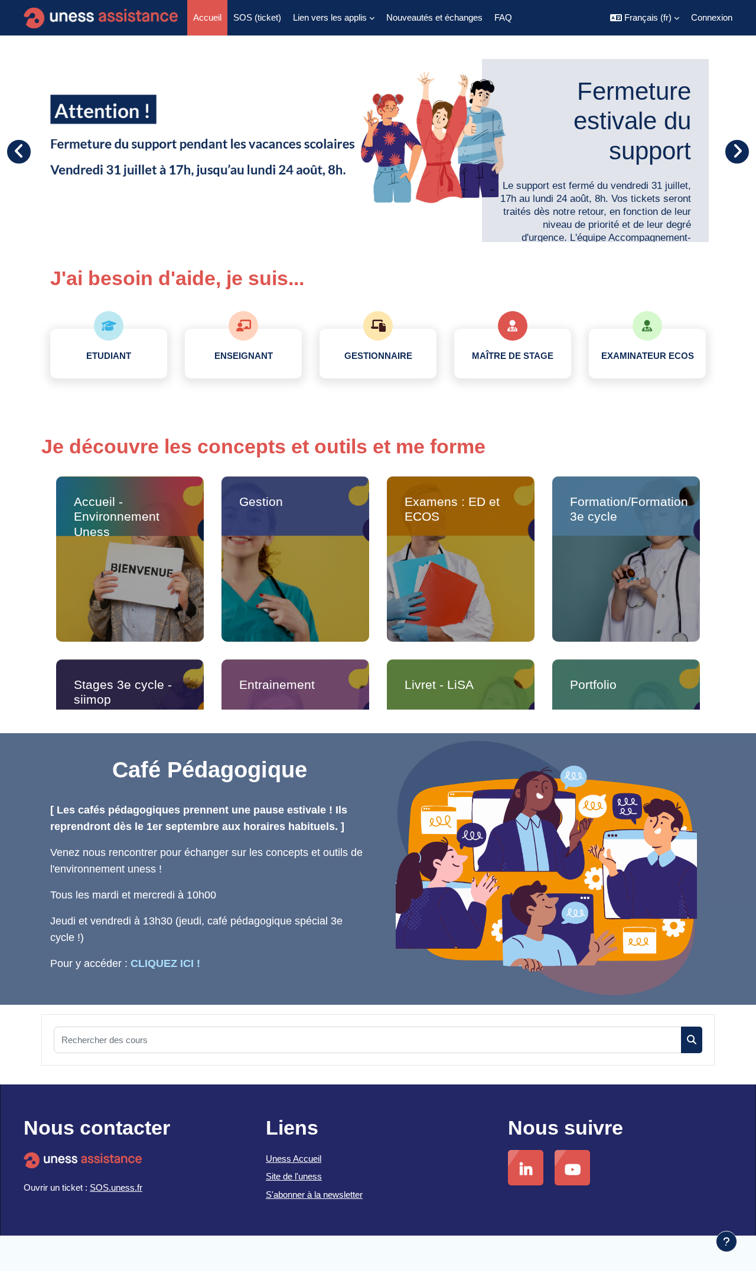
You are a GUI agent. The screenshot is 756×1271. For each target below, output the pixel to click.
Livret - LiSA (439, 684)
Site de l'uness (294, 1176)
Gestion (261, 501)
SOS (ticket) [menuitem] (257, 17)
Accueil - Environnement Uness (116, 516)
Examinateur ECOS (647, 356)
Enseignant (243, 356)
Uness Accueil (293, 1159)
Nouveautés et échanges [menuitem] (434, 17)
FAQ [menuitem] (503, 17)
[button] (644, 17)
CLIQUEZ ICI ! (165, 963)
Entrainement (277, 684)
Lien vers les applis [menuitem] (330, 17)
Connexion (711, 17)
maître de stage (512, 356)
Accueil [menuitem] (207, 17)
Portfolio (593, 684)
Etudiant (108, 356)
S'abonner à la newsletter (314, 1195)
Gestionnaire (378, 356)
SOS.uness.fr (116, 1187)
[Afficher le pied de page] (726, 1241)
